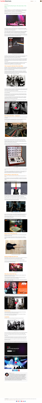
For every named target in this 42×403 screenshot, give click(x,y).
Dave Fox (12, 373)
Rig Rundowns (6, 4)
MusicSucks (5, 1)
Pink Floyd (11, 9)
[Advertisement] (16, 390)
